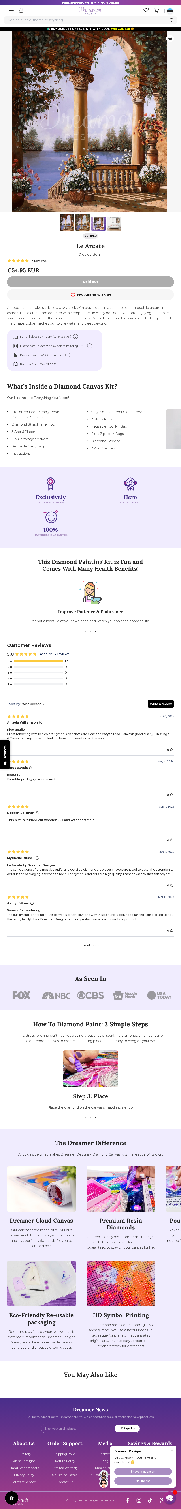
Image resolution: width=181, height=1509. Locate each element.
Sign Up (129, 1428)
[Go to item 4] (114, 224)
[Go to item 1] (67, 223)
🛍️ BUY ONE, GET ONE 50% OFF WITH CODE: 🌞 (90, 28)
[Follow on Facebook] (128, 1500)
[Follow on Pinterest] (161, 1500)
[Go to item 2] (82, 223)
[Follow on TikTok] (150, 1500)
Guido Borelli (92, 254)
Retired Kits (107, 1500)
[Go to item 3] (98, 224)
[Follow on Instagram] (139, 1500)
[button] (169, 1497)
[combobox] (90, 20)
